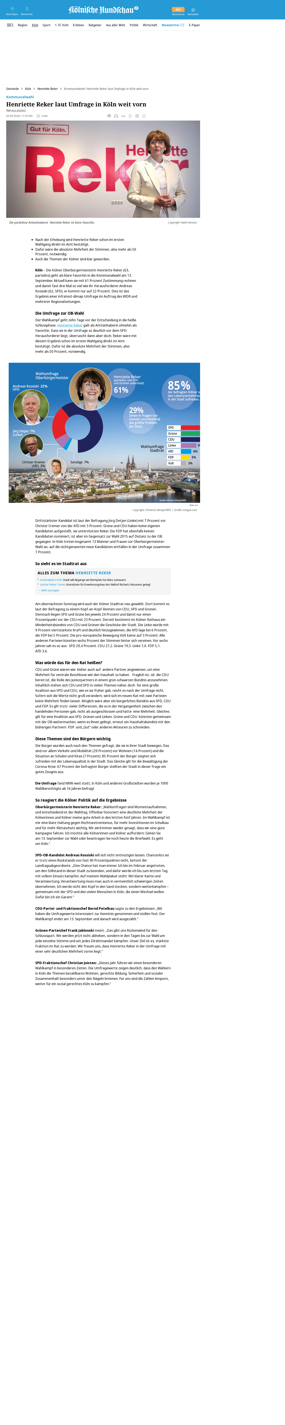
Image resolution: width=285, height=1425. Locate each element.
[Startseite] (103, 10)
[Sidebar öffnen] (10, 25)
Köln (28, 89)
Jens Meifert (18, 110)
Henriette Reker (47, 89)
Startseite (12, 89)
